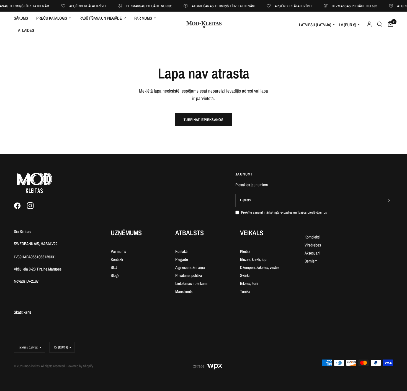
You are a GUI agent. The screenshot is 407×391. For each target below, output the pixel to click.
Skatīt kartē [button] (23, 312)
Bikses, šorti (249, 283)
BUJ (114, 267)
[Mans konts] (369, 24)
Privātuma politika (188, 275)
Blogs (115, 275)
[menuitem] (23, 18)
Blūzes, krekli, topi (253, 259)
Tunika (245, 291)
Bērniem (311, 261)
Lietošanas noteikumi (191, 283)
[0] (389, 24)
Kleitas (245, 251)
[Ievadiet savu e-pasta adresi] (387, 200)
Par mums (143, 18)
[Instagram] (33, 206)
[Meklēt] (379, 24)
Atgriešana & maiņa (190, 267)
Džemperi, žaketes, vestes (259, 267)
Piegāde (181, 259)
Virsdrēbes (313, 245)
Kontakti (117, 259)
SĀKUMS (21, 18)
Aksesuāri (312, 253)
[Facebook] (20, 206)
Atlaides (26, 30)
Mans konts (183, 291)
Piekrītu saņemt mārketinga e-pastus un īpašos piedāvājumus (284, 212)
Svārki (244, 275)
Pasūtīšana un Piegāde (100, 18)
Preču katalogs (51, 18)
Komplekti (312, 237)
